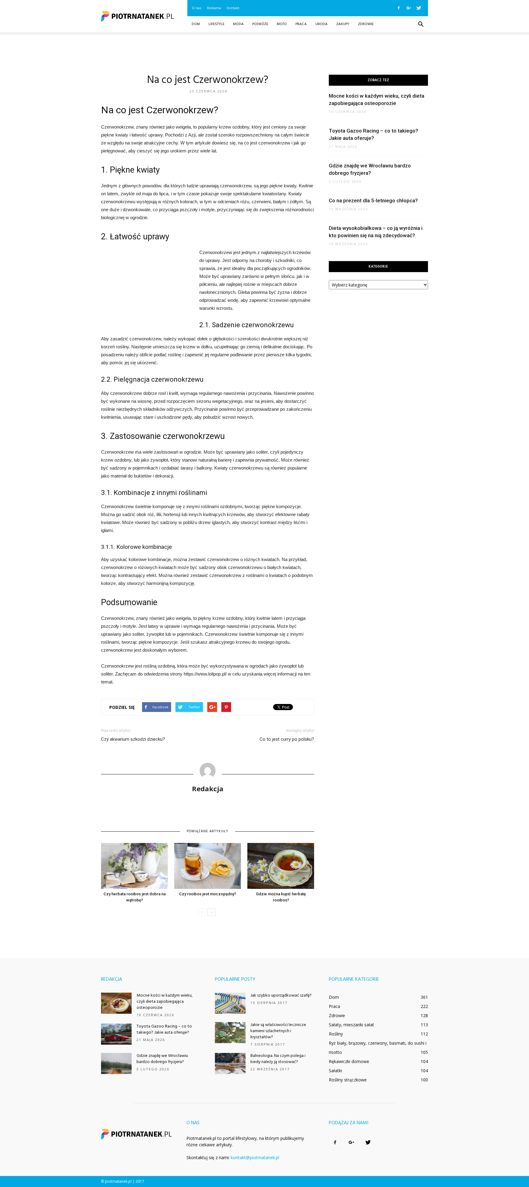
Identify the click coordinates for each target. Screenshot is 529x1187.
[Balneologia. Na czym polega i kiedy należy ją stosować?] (230, 1063)
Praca (301, 24)
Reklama (214, 8)
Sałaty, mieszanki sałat (351, 1025)
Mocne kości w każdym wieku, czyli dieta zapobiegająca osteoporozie (165, 1001)
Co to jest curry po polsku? (287, 739)
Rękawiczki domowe (349, 1061)
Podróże (260, 24)
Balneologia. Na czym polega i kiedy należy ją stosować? (278, 1058)
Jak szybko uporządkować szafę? (281, 995)
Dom (196, 24)
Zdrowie (365, 24)
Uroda (321, 24)
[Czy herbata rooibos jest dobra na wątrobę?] (134, 866)
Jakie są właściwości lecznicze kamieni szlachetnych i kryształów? (278, 1031)
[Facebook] (398, 8)
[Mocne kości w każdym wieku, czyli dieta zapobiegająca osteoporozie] (116, 1003)
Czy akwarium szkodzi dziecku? (133, 739)
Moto (282, 24)
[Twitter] (418, 8)
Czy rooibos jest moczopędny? (207, 894)
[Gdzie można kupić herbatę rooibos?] (280, 866)
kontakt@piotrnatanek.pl (255, 1157)
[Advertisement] (264, 53)
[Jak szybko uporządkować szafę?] (230, 1003)
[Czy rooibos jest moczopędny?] (207, 866)
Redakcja (207, 788)
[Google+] (408, 8)
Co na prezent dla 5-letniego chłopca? (373, 200)
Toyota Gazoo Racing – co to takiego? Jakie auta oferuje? (164, 1029)
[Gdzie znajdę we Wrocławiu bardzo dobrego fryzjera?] (116, 1063)
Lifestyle (216, 24)
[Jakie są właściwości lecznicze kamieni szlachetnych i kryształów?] (230, 1032)
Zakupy (342, 24)
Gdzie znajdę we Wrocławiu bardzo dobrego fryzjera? (162, 1058)
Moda (238, 24)
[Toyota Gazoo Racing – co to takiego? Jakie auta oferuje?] (116, 1034)
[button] (420, 24)
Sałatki (335, 1070)
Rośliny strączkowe (348, 1080)
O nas (196, 8)
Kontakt (233, 8)
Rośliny (336, 1034)
